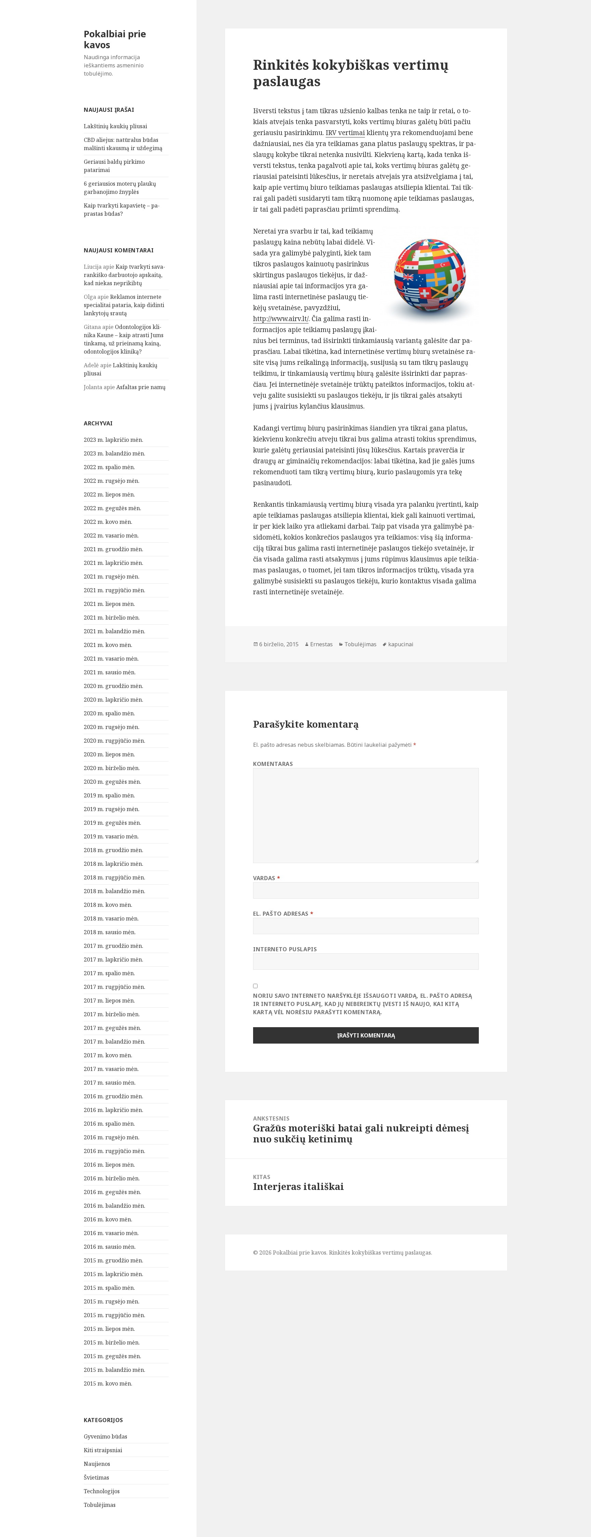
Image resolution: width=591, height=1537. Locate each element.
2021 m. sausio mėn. (110, 672)
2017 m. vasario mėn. (111, 1069)
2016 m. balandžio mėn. (114, 1205)
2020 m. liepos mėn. (109, 754)
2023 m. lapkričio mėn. (113, 439)
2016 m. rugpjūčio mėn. (114, 1151)
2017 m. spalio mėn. (109, 973)
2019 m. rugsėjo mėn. (112, 809)
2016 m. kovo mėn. (108, 1219)
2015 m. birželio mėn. (112, 1342)
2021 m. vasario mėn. (111, 658)
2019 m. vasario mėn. (111, 836)
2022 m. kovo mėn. (108, 522)
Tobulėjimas (100, 1505)
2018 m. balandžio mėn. (114, 891)
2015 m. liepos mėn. (109, 1329)
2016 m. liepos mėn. (109, 1164)
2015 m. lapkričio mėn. (113, 1274)
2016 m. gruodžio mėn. (113, 1096)
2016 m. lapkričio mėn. (113, 1110)
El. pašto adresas (283, 913)
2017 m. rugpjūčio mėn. (114, 987)
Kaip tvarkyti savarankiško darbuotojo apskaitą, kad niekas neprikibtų (124, 275)
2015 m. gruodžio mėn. (113, 1260)
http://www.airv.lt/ (280, 318)
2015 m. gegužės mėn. (112, 1356)
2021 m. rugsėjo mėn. (112, 576)
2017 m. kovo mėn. (108, 1055)
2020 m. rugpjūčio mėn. (114, 740)
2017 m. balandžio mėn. (114, 1041)
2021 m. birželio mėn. (112, 617)
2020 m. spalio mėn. (109, 713)
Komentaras (273, 764)
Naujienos (97, 1464)
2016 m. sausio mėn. (110, 1246)
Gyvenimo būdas (105, 1436)
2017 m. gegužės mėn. (112, 1028)
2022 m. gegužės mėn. (112, 508)
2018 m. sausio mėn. (110, 932)
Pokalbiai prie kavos (115, 39)
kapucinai (400, 644)
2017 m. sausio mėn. (110, 1082)
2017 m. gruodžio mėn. (113, 946)
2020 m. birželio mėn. (112, 768)
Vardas (266, 878)
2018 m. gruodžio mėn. (113, 850)
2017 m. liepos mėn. (109, 1000)
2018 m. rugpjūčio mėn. (114, 877)
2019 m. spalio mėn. (109, 795)
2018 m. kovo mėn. (108, 905)
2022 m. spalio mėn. (109, 467)
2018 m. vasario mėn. (111, 918)
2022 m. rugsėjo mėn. (112, 481)
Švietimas (96, 1477)
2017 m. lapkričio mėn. (113, 959)
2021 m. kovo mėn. (108, 645)
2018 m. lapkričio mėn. (113, 863)
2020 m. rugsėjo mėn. (112, 727)
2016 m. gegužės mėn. (112, 1192)
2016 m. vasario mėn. (111, 1233)
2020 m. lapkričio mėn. (113, 699)
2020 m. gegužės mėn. (112, 781)
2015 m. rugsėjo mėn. (112, 1301)
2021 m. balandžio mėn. (114, 631)
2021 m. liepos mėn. (109, 604)
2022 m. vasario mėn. (111, 535)
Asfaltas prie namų (141, 387)
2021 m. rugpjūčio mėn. (114, 590)
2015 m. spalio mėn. (109, 1287)
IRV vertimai (345, 132)
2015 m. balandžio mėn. (114, 1370)
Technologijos (102, 1491)
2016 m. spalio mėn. (109, 1123)
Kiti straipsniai (103, 1450)
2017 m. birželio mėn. (112, 1014)
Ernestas (321, 644)
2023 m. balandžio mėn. (114, 453)
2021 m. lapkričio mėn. (113, 563)
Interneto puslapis (285, 949)
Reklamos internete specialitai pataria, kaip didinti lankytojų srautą (124, 305)
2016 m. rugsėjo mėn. (112, 1137)
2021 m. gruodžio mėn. (113, 549)
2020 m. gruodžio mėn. (113, 686)
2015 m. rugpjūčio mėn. (114, 1315)
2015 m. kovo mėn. (108, 1383)
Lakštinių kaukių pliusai (115, 126)
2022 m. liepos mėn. (109, 494)
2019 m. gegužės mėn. (112, 822)
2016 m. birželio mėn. (112, 1178)
